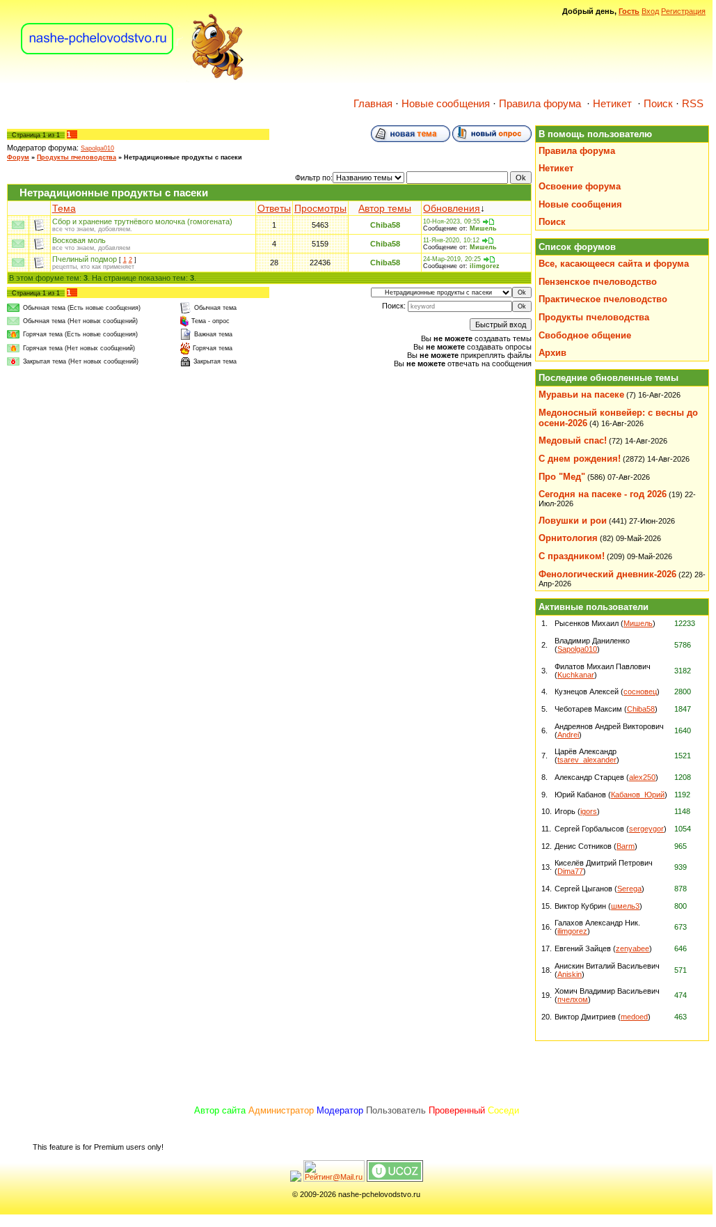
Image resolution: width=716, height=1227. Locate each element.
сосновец (640, 691)
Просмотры (320, 208)
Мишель (483, 228)
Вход (650, 11)
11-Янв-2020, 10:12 (451, 240)
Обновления (451, 208)
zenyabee (632, 948)
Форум (18, 157)
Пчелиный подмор (84, 259)
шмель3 (625, 906)
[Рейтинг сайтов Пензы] (295, 1179)
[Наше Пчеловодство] (132, 79)
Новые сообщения (445, 103)
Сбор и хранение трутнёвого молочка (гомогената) (142, 221)
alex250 (642, 777)
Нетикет (612, 103)
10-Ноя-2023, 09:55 (451, 221)
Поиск (658, 103)
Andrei (568, 734)
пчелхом (572, 999)
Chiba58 (385, 225)
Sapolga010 (97, 148)
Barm (625, 846)
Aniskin (569, 974)
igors (588, 811)
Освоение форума (580, 186)
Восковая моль (79, 240)
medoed (634, 1017)
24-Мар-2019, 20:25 (452, 259)
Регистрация (683, 11)
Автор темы (384, 208)
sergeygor (646, 828)
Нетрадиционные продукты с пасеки (183, 157)
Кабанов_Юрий (638, 794)
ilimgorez (485, 266)
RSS (692, 103)
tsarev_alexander (586, 760)
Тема (64, 208)
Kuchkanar (575, 675)
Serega (629, 888)
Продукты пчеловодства (76, 157)
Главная (372, 103)
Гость (629, 11)
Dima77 (570, 871)
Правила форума (540, 103)
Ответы (274, 208)
